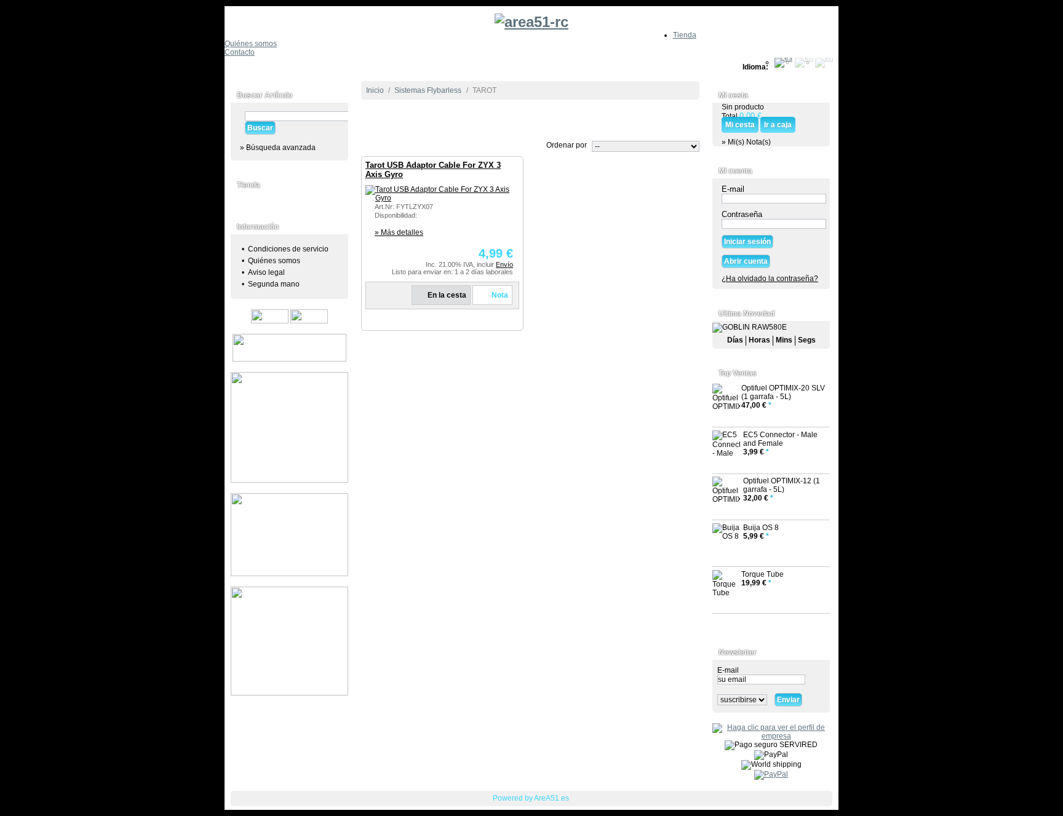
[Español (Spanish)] (783, 62)
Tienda (684, 35)
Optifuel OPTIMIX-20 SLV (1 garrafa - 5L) (783, 392)
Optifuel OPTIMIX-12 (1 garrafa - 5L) (781, 485)
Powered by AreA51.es (531, 798)
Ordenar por (566, 145)
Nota (500, 295)
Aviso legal (266, 272)
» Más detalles (399, 232)
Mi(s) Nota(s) (749, 142)
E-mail (733, 189)
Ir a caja (778, 125)
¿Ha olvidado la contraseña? (770, 278)
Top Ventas (738, 373)
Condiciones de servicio (288, 249)
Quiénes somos (251, 43)
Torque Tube (762, 574)
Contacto (240, 52)
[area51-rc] (531, 18)
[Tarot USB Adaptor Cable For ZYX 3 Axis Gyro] (439, 193)
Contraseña (742, 214)
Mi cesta (733, 95)
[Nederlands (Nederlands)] (824, 62)
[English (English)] (804, 62)
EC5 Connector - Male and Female (780, 439)
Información (258, 227)
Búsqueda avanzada (281, 147)
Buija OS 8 (761, 527)
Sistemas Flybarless (427, 90)
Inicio (375, 90)
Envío (504, 264)
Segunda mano (274, 284)
